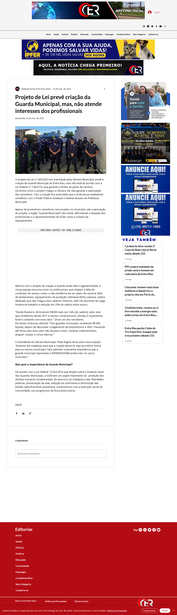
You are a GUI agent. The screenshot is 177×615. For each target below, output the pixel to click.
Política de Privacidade (117, 610)
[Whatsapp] (145, 530)
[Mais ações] (104, 88)
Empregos (21, 572)
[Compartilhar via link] (30, 413)
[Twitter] (152, 26)
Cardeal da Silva (24, 578)
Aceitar (165, 610)
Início (19, 535)
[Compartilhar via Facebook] (16, 413)
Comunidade (22, 565)
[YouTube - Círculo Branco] (158, 530)
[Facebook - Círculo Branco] (154, 530)
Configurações (149, 610)
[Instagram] (144, 26)
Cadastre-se (22, 590)
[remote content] (61, 258)
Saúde (19, 541)
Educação (21, 559)
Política (20, 553)
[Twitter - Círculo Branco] (149, 530)
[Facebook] (156, 26)
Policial (18, 404)
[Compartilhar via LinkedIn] (23, 413)
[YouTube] (160, 26)
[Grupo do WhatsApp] (148, 26)
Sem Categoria (23, 584)
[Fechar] (173, 610)
